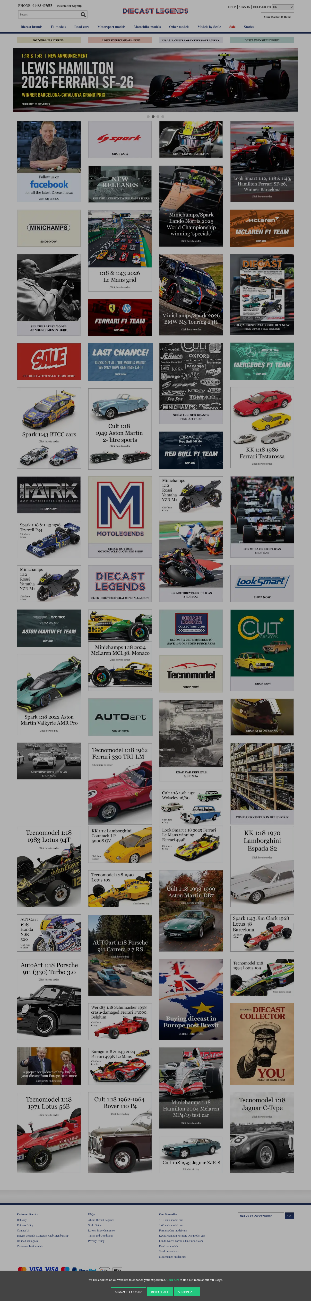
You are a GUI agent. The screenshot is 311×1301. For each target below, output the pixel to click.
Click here (172, 1280)
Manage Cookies (128, 1292)
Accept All (187, 1292)
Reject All (160, 1292)
